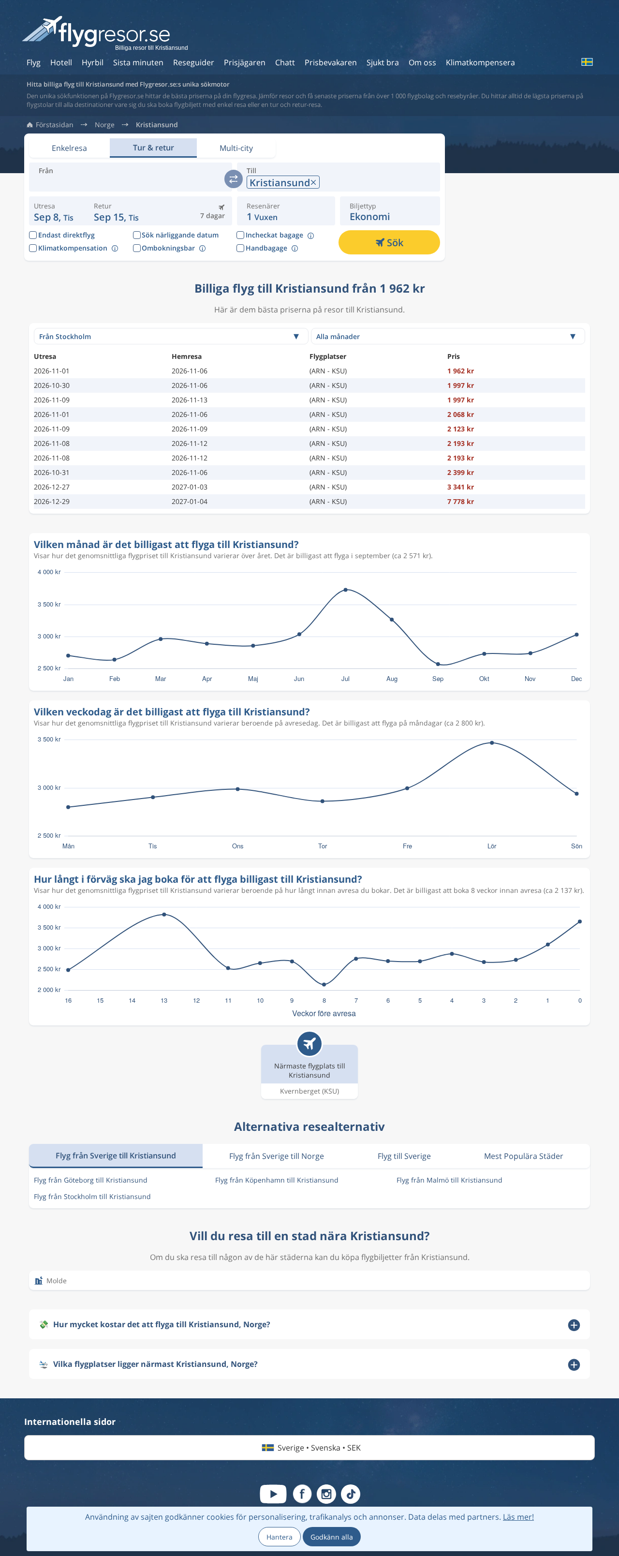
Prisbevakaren (331, 62)
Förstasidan (55, 125)
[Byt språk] (587, 62)
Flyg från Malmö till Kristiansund (449, 1180)
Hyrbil (92, 62)
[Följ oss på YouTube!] (273, 1494)
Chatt (285, 62)
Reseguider (193, 62)
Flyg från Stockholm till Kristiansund (92, 1196)
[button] (116, 210)
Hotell (61, 62)
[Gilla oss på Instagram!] (326, 1494)
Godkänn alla (331, 1536)
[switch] (233, 179)
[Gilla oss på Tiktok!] (350, 1494)
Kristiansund (157, 125)
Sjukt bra (383, 62)
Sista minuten (138, 62)
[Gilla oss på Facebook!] (302, 1494)
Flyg (34, 62)
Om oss (422, 62)
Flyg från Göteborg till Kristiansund (90, 1180)
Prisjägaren (244, 62)
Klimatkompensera (480, 62)
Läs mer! (518, 1517)
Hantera (279, 1536)
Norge (105, 125)
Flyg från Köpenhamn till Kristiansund (277, 1180)
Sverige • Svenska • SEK (319, 1447)
